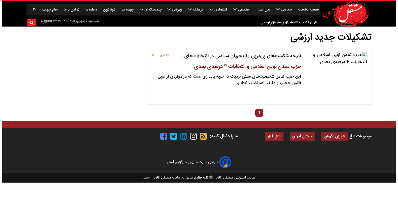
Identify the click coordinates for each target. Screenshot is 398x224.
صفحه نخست (308, 10)
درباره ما (91, 10)
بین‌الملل (264, 10)
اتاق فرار (274, 137)
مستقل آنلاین (302, 137)
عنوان (313, 22)
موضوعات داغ (360, 136)
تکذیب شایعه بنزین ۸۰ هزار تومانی (284, 22)
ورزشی (177, 10)
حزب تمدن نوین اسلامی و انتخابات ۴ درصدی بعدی (247, 66)
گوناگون (110, 10)
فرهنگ (198, 10)
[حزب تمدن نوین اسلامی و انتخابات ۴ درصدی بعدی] (336, 77)
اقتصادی (220, 10)
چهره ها (128, 10)
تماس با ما (72, 10)
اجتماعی (244, 10)
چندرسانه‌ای (152, 10)
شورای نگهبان (334, 137)
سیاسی (286, 10)
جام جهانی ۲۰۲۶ (46, 10)
